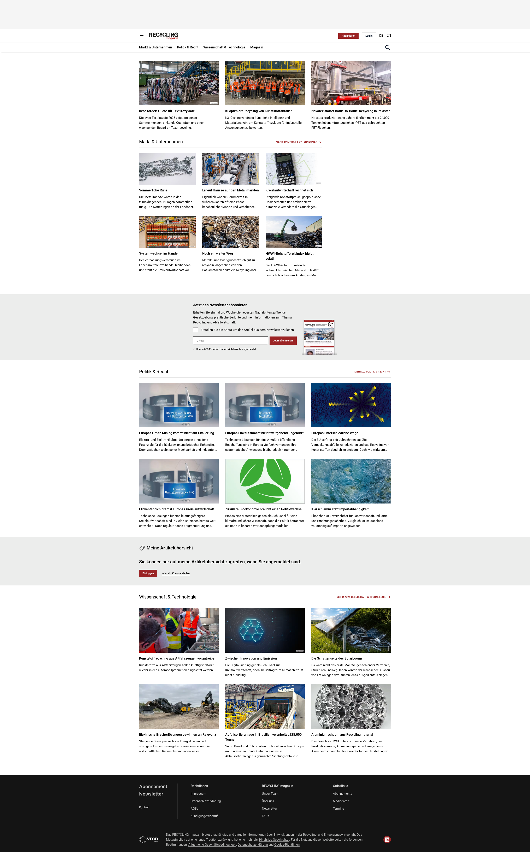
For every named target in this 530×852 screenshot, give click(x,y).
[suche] (387, 47)
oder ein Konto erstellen (176, 573)
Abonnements (342, 794)
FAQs (265, 816)
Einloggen (148, 573)
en (389, 35)
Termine (338, 808)
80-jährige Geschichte (274, 839)
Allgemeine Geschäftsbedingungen (212, 844)
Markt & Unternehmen (161, 141)
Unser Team (270, 794)
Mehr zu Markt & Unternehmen (296, 141)
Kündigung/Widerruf (204, 816)
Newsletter (151, 794)
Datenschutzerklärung (206, 801)
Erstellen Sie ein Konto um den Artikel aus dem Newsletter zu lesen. (248, 330)
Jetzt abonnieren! (283, 340)
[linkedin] (387, 839)
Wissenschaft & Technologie (167, 597)
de (381, 35)
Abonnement (153, 786)
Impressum (198, 794)
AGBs (194, 808)
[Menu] (142, 35)
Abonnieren (348, 35)
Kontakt (144, 807)
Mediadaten (341, 801)
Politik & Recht (153, 371)
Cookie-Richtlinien (287, 844)
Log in (368, 35)
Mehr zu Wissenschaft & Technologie (361, 597)
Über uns (268, 801)
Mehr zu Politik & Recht (370, 371)
